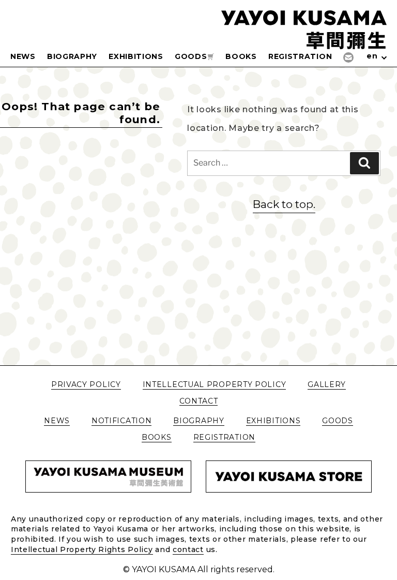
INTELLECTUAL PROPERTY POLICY (214, 384)
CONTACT (198, 401)
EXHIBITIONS (136, 56)
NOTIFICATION (121, 421)
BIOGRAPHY (72, 56)
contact (188, 549)
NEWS (23, 56)
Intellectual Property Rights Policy (82, 549)
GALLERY (327, 384)
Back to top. (284, 204)
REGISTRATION (300, 56)
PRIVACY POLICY (86, 384)
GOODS (191, 56)
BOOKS (241, 56)
